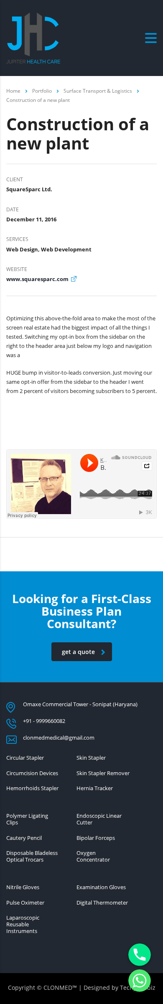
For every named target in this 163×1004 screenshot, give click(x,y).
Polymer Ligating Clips (27, 819)
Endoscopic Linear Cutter (99, 819)
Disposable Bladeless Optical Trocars (32, 856)
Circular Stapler (25, 757)
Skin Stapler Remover (103, 773)
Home (13, 90)
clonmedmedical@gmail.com (58, 737)
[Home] (33, 37)
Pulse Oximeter (25, 902)
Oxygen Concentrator (93, 856)
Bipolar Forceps (95, 837)
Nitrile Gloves (22, 887)
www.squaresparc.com (37, 279)
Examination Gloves (101, 887)
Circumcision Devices (32, 773)
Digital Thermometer (102, 902)
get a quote (78, 652)
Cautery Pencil (24, 837)
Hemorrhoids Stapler (32, 788)
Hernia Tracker (94, 788)
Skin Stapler (91, 757)
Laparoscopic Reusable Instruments (22, 924)
